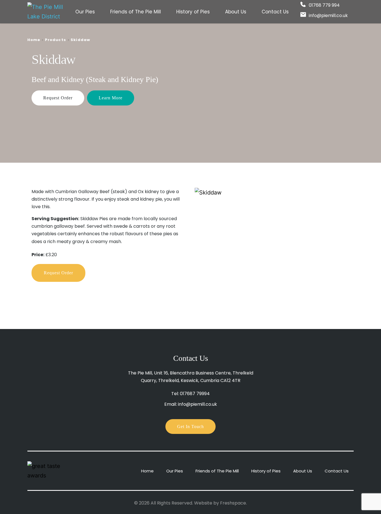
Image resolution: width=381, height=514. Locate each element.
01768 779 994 (324, 5)
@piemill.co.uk (332, 15)
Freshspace (233, 503)
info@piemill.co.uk (197, 404)
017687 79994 (195, 393)
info (313, 15)
